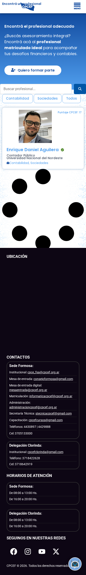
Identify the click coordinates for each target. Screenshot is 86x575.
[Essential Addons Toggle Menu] (77, 6)
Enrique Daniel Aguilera (33, 150)
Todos (71, 98)
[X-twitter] (56, 551)
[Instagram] (28, 551)
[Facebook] (14, 551)
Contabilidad (17, 98)
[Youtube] (42, 551)
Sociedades (47, 98)
